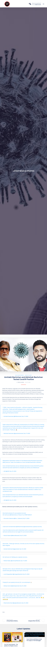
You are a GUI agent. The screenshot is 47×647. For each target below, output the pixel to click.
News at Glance (28, 375)
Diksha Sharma (21, 382)
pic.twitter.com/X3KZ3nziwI (32, 467)
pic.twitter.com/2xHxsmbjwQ (24, 496)
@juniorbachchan (28, 526)
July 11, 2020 (25, 416)
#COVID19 (36, 466)
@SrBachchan (13, 515)
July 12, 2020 (13, 471)
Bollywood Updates (19, 375)
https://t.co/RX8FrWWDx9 (25, 515)
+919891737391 (37, 4)
